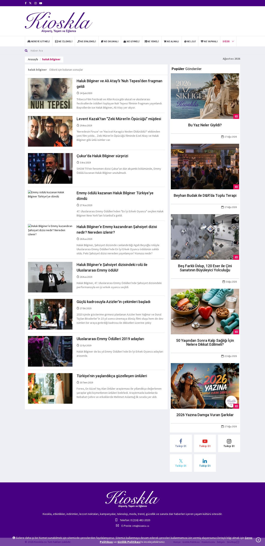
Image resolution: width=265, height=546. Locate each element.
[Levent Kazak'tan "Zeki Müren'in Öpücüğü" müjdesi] (50, 131)
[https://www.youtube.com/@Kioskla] (40, 3)
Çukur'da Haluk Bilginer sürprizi (102, 156)
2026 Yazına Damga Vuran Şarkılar (205, 415)
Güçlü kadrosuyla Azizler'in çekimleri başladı (113, 302)
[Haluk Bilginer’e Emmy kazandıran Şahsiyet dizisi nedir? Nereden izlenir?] (50, 230)
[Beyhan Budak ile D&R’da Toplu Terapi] (205, 166)
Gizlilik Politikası (129, 542)
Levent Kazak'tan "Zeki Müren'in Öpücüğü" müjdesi (119, 119)
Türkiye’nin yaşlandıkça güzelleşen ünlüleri (112, 376)
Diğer (226, 41)
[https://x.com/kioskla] (30, 3)
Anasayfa (33, 59)
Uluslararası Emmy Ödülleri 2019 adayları (110, 339)
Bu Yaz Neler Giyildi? (205, 125)
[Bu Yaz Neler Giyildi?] (205, 96)
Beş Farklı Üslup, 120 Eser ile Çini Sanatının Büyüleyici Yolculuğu (205, 268)
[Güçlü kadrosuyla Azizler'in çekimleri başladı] (50, 314)
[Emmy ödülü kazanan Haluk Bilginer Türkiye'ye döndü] (50, 194)
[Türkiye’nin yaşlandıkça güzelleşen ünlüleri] (50, 388)
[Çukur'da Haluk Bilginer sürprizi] (50, 168)
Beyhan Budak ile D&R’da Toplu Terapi (205, 195)
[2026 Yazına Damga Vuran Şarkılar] (205, 386)
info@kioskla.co (140, 525)
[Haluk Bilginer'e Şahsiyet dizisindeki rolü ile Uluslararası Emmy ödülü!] (50, 277)
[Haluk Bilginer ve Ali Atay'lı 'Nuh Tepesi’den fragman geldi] (50, 93)
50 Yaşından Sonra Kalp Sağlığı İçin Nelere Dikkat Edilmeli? (205, 342)
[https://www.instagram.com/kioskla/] (35, 3)
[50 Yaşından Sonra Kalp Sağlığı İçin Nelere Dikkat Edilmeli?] (205, 311)
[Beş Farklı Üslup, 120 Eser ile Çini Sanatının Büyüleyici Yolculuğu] (205, 236)
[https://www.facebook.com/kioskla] (25, 3)
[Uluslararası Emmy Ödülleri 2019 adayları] (50, 351)
